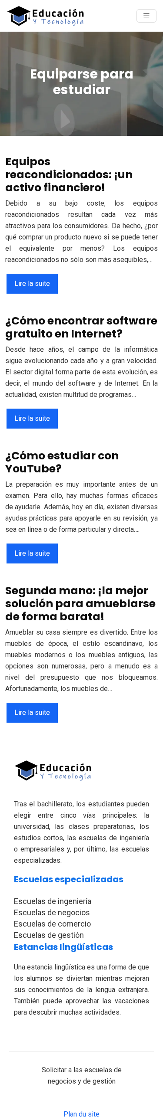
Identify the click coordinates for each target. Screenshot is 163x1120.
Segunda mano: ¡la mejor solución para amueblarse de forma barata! (80, 603)
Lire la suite (32, 283)
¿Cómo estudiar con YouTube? (62, 462)
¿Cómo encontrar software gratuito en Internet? (81, 327)
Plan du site (81, 1114)
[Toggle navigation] (146, 16)
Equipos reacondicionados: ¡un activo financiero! (69, 174)
